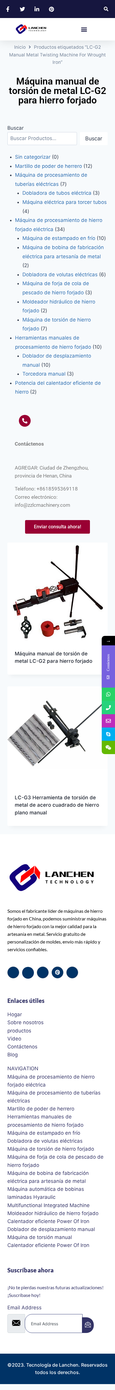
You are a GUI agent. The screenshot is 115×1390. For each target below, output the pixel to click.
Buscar (15, 128)
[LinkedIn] (43, 972)
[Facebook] (13, 972)
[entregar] (88, 1325)
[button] (106, 9)
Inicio (20, 47)
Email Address (24, 1308)
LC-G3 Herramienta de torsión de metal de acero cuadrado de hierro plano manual (57, 805)
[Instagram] (72, 972)
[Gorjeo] (28, 973)
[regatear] (57, 972)
